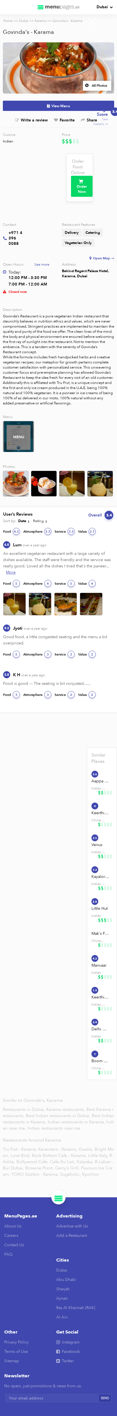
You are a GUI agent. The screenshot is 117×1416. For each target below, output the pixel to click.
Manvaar (98, 965)
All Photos (99, 85)
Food (11, 531)
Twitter (68, 1361)
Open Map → (103, 258)
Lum (29, 545)
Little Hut (99, 908)
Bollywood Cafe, (32, 1162)
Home (7, 20)
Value (86, 531)
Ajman (62, 1298)
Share (92, 120)
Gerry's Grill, (67, 1168)
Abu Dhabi (66, 1279)
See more (41, 264)
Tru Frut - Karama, (20, 1149)
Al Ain (62, 1317)
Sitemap (11, 1361)
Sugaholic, (70, 1174)
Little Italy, (98, 1155)
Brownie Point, (39, 1168)
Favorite (67, 120)
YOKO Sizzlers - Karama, (35, 1174)
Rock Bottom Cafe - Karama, (59, 1155)
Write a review (34, 120)
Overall (100, 515)
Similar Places (98, 758)
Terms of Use (16, 1351)
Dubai (102, 7)
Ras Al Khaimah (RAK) (75, 1307)
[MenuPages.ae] (58, 7)
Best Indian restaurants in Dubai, (58, 1116)
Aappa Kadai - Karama (100, 781)
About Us (12, 1226)
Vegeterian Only (78, 242)
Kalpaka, (85, 1162)
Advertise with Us (72, 1226)
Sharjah (63, 1289)
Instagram (71, 1342)
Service (64, 531)
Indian (8, 141)
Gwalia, (86, 1149)
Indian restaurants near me (54, 1128)
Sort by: (9, 521)
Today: (15, 272)
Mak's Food (100, 933)
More (11, 572)
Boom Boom (100, 1061)
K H (29, 675)
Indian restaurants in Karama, (77, 1122)
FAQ (8, 1254)
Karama (40, 20)
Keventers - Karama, (57, 1149)
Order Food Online (78, 166)
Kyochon (90, 1174)
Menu (18, 437)
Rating (38, 521)
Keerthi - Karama (100, 813)
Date (22, 521)
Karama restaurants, (66, 1109)
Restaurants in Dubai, (24, 1109)
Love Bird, (20, 1155)
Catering (92, 232)
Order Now (82, 189)
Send (105, 1398)
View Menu (60, 106)
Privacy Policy (16, 1342)
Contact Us (14, 1245)
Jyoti (30, 628)
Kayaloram (100, 876)
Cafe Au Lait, (62, 1162)
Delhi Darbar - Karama (100, 1029)
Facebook (71, 1351)
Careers (11, 1235)
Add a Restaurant (71, 1235)
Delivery (72, 232)
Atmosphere (36, 531)
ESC (92, 31)
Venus (96, 844)
